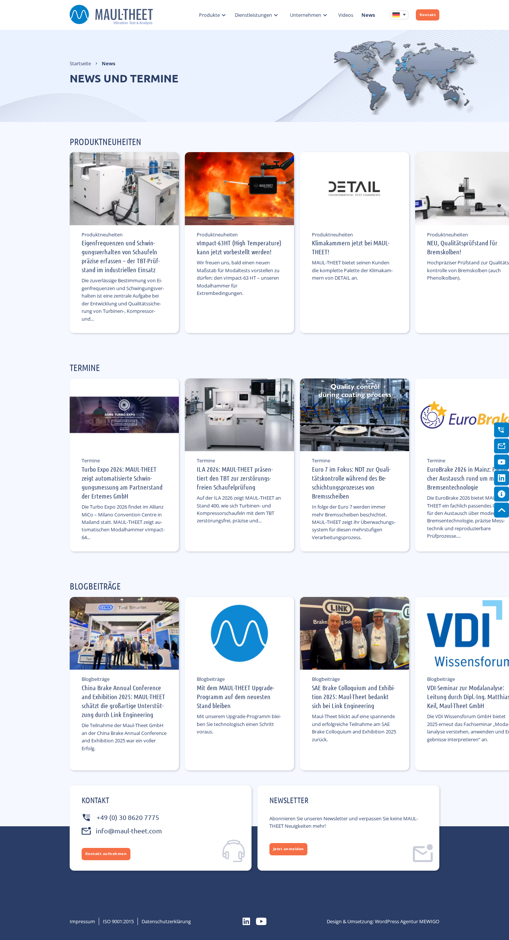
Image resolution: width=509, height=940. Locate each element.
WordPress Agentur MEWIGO (407, 921)
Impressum (82, 921)
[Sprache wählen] (399, 14)
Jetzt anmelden (288, 848)
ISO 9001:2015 (118, 921)
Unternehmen (305, 15)
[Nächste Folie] (434, 271)
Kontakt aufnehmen (106, 853)
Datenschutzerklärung (166, 921)
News (368, 15)
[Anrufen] (501, 429)
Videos (345, 15)
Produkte (209, 15)
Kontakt (428, 14)
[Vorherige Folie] (94, 271)
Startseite (80, 63)
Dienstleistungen (253, 15)
